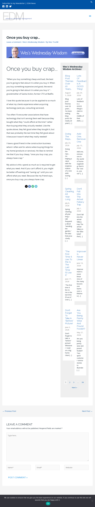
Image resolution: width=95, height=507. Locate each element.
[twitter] (10, 6)
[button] (91, 2)
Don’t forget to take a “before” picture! (68, 317)
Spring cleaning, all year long (68, 193)
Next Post (87, 411)
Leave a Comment (13, 42)
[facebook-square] (3, 6)
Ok (48, 503)
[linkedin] (7, 6)
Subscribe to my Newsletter (13, 3)
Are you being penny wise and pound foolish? (80, 319)
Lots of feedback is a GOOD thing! (80, 82)
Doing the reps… (68, 136)
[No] (92, 501)
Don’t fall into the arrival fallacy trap (80, 196)
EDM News (31, 3)
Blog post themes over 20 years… (68, 82)
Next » (74, 387)
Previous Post (9, 411)
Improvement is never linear (80, 255)
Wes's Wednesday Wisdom (33, 42)
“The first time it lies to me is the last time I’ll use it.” (68, 263)
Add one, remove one (80, 138)
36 (83, 382)
